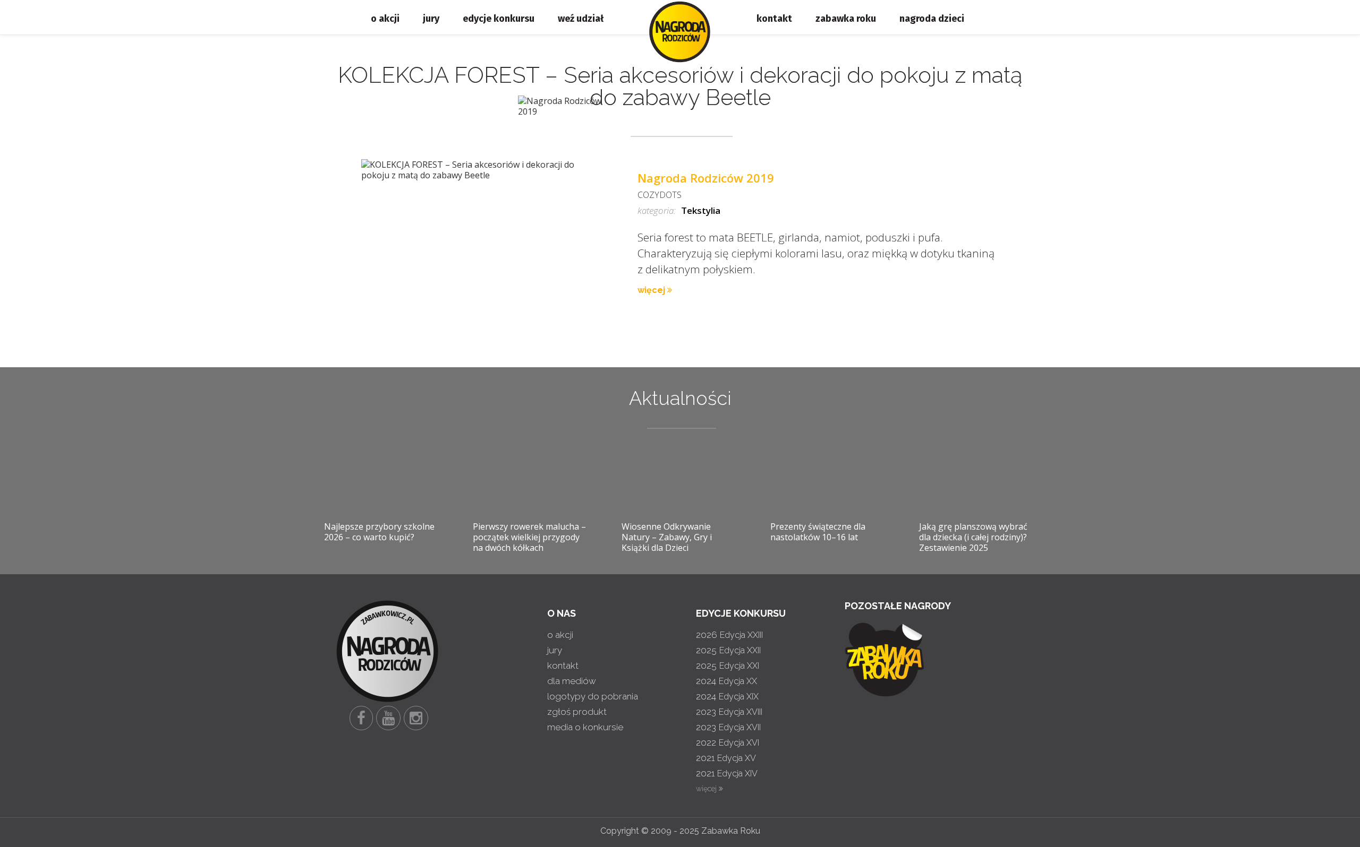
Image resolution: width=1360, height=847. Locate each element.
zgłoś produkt (577, 711)
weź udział (581, 18)
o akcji (385, 18)
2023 (729, 711)
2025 (728, 650)
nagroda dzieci (931, 18)
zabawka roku (845, 18)
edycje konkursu (498, 18)
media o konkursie (585, 727)
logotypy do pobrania (592, 696)
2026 (729, 634)
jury (431, 18)
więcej (652, 290)
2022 (727, 742)
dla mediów (571, 681)
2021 (726, 758)
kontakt (774, 18)
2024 (726, 681)
